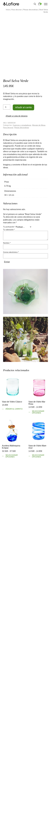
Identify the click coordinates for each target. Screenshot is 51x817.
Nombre (7, 243)
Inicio (8, 10)
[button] (15, 116)
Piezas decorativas (30, 10)
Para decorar (16, 10)
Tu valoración (9, 229)
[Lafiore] (11, 3)
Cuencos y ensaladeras (22, 125)
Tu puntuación (9, 226)
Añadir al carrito (23, 107)
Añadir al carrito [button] (14, 409)
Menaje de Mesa (38, 125)
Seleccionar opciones (38, 412)
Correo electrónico (11, 252)
